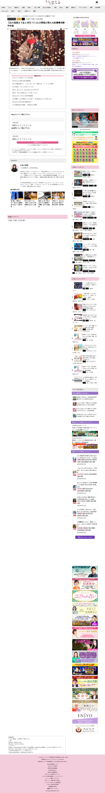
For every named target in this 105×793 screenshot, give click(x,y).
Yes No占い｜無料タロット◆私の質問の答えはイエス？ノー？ (84, 123)
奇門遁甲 (74, 208)
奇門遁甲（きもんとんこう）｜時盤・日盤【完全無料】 (89, 203)
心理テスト (27, 11)
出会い (61, 7)
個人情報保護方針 (23, 152)
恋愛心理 (91, 320)
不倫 (55, 7)
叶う (76, 311)
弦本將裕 (84, 176)
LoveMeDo (80, 528)
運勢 (91, 7)
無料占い (17, 7)
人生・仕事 (37, 7)
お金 (92, 501)
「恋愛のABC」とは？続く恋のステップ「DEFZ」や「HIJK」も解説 (89, 295)
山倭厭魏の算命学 (52, 786)
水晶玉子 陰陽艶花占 (52, 772)
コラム (9, 7)
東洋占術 (86, 528)
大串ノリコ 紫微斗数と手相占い (53, 780)
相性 (90, 249)
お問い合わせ (63, 761)
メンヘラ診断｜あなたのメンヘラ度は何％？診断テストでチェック (89, 284)
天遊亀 (79, 459)
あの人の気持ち (47, 7)
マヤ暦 (74, 198)
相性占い (73, 7)
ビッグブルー (81, 474)
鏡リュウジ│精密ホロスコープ (52, 774)
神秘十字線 (79, 363)
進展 (33, 19)
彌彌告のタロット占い (52, 788)
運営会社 (40, 761)
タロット (79, 187)
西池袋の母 (90, 230)
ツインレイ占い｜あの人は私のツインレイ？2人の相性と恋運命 (90, 246)
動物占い (89, 176)
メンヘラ (74, 290)
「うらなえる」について (43, 757)
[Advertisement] (85, 94)
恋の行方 (94, 459)
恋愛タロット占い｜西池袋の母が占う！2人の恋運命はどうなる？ (90, 224)
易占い (19, 11)
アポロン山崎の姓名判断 (52, 784)
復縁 (67, 7)
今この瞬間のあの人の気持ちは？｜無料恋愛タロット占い (89, 256)
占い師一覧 (61, 759)
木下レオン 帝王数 (52, 766)
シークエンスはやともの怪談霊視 (53, 782)
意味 (92, 329)
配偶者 (93, 528)
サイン (80, 311)
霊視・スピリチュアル (86, 459)
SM (94, 320)
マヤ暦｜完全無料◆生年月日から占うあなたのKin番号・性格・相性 (89, 192)
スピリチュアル (92, 309)
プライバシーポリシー (52, 759)
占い (23, 18)
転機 (95, 501)
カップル (88, 299)
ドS (73, 322)
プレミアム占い (83, 7)
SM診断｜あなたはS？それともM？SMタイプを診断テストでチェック (90, 317)
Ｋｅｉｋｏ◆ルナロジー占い (52, 778)
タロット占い (5, 11)
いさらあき (82, 251)
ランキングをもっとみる (85, 35)
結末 (82, 476)
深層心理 (91, 288)
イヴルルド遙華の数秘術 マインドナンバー (52, 776)
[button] (85, 120)
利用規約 (35, 152)
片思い (29, 7)
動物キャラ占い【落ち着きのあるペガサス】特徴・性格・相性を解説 (89, 368)
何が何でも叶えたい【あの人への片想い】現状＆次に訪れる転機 (89, 235)
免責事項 (43, 759)
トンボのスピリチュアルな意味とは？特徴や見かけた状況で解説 (89, 347)
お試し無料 (39, 19)
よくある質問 (56, 761)
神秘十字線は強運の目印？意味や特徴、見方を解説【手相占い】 (89, 357)
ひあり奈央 (65, 28)
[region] (85, 121)
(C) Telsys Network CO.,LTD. (52, 790)
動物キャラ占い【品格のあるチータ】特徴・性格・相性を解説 (89, 336)
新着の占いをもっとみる (85, 537)
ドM (76, 322)
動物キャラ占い (76, 341)
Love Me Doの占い (52, 770)
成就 (73, 311)
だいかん (80, 488)
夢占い (13, 11)
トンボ (78, 352)
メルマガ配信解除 (47, 761)
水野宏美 (80, 513)
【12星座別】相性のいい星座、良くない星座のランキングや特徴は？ (90, 379)
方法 (87, 309)
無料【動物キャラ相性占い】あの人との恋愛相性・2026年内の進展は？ (89, 214)
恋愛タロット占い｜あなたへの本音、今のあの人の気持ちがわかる (89, 267)
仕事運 (88, 501)
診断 (34, 11)
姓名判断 (97, 7)
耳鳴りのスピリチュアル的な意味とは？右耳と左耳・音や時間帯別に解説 (89, 306)
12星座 (95, 382)
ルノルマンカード (86, 331)
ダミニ (79, 501)
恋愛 (28, 19)
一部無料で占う (37, 142)
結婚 (23, 7)
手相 (87, 361)
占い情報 (92, 299)
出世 (79, 503)
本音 (88, 262)
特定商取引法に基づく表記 (61, 757)
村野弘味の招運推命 (52, 768)
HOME (3, 7)
